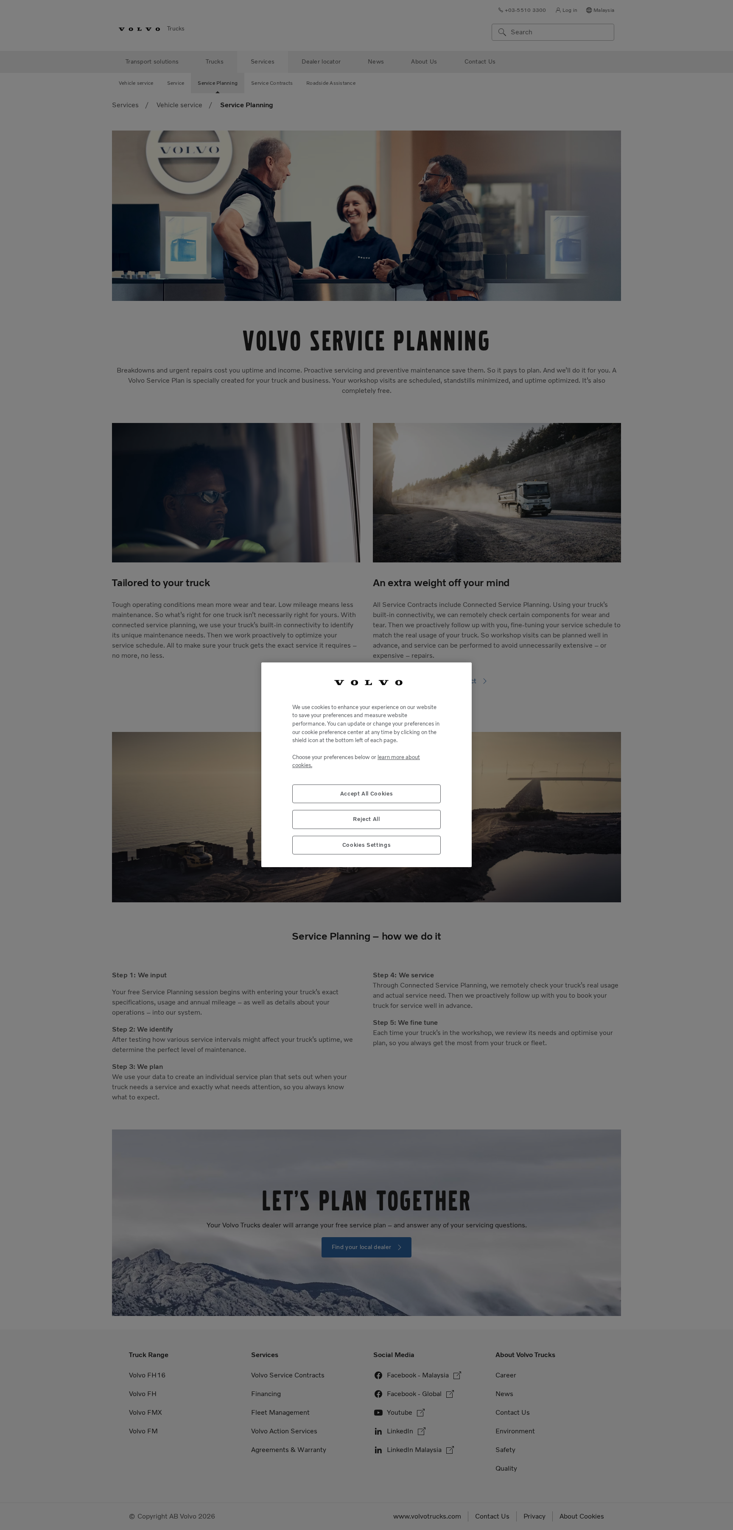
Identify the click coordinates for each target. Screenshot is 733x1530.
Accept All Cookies (366, 794)
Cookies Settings (366, 845)
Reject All (366, 819)
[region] (366, 764)
